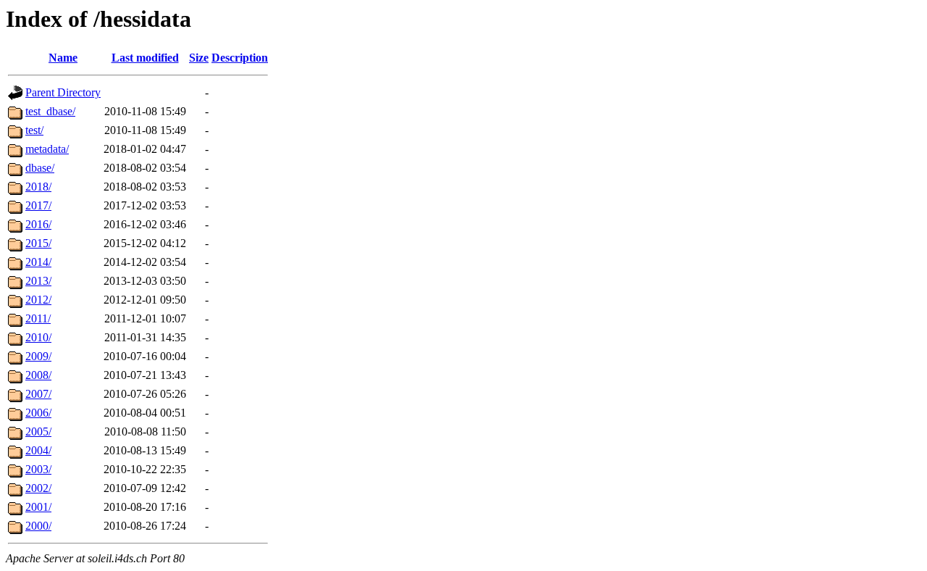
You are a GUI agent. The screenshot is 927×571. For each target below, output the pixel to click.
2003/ (38, 469)
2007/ (38, 394)
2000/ (38, 526)
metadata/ (47, 149)
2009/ (38, 356)
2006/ (38, 413)
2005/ (38, 431)
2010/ (38, 337)
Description (239, 57)
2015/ (38, 243)
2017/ (38, 205)
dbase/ (39, 168)
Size (199, 57)
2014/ (38, 262)
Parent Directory (63, 92)
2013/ (38, 281)
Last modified (145, 57)
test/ (34, 130)
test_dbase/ (50, 111)
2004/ (38, 450)
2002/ (38, 488)
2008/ (38, 375)
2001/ (38, 507)
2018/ (38, 186)
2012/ (38, 299)
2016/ (38, 224)
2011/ (38, 318)
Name (63, 57)
